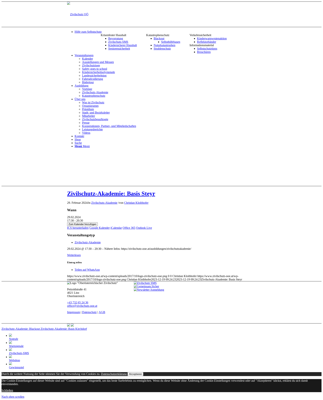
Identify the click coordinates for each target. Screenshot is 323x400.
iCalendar (116, 227)
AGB (102, 312)
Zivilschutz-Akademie (104, 202)
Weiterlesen (74, 255)
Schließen (7, 390)
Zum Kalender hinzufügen (82, 224)
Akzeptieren (135, 374)
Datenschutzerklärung (114, 373)
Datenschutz (89, 312)
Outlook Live (144, 227)
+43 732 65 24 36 (77, 302)
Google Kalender (99, 227)
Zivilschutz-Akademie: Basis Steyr (111, 193)
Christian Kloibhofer (136, 202)
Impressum (73, 312)
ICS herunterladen (78, 227)
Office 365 (129, 227)
